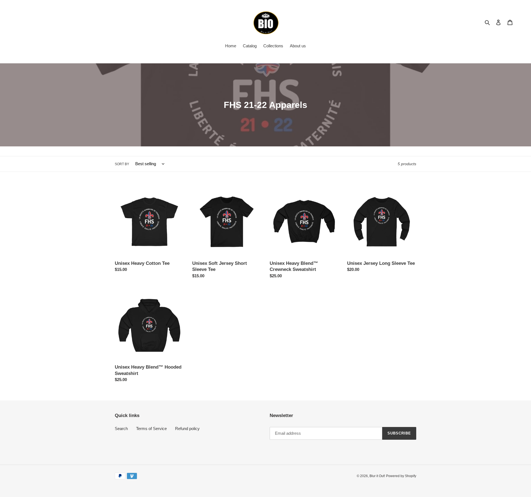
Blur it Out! (377, 476)
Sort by (122, 164)
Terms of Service (151, 428)
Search (121, 428)
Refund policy (187, 428)
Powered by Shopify (401, 476)
